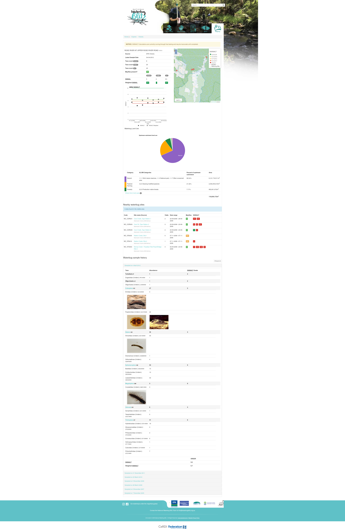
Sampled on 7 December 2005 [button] (134, 493)
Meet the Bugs (181, 31)
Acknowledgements (183, 518)
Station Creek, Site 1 (140, 236)
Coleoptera (129, 288)
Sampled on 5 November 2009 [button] (134, 481)
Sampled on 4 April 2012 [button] (132, 265)
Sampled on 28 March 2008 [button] (133, 485)
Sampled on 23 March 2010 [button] (133, 477)
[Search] (223, 5)
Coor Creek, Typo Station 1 (142, 219)
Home (126, 37)
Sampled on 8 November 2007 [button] (134, 489)
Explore (134, 37)
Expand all (218, 261)
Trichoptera (129, 420)
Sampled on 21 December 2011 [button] (135, 473)
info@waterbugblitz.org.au (186, 510)
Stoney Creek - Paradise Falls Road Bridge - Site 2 (148, 248)
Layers (178, 100)
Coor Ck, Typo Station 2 (141, 224)
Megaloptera (129, 383)
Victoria (140, 37)
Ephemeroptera (130, 365)
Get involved (169, 31)
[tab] (172, 265)
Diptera (127, 332)
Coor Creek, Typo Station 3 (142, 230)
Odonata (128, 407)
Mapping (217, 31)
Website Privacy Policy (193, 518)
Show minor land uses (133, 193)
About (205, 31)
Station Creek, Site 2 (140, 241)
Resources (193, 31)
